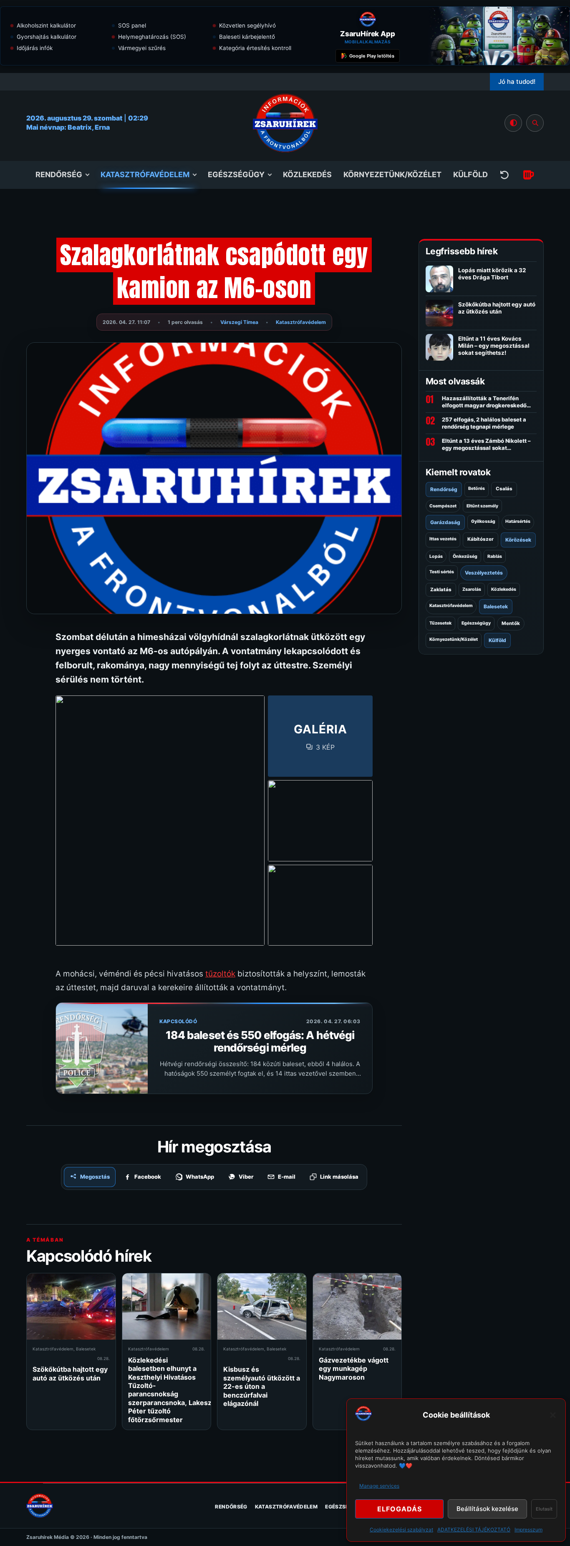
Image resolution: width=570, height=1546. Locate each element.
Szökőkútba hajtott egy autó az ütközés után (70, 1373)
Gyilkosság (483, 521)
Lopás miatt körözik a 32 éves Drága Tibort (492, 274)
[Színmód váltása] (513, 123)
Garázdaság (445, 522)
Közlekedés (307, 174)
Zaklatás (440, 589)
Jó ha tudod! (516, 81)
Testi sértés (441, 572)
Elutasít (544, 1509)
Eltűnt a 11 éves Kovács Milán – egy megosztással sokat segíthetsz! (494, 345)
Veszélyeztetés (484, 573)
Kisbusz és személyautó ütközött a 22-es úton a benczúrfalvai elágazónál (261, 1386)
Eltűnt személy (482, 506)
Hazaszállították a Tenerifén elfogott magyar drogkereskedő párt (484, 402)
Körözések (518, 540)
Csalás (504, 489)
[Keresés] (535, 123)
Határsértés (517, 521)
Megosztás (95, 1176)
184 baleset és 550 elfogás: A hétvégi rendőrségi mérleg (260, 1041)
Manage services (379, 1486)
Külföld (470, 174)
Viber (246, 1176)
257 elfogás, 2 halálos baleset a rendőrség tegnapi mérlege (484, 423)
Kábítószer (480, 539)
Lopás (436, 556)
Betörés (476, 488)
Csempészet (443, 506)
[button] (553, 1415)
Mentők (511, 623)
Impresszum (528, 1529)
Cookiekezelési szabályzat (401, 1529)
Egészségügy (236, 174)
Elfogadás (399, 1509)
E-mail (286, 1176)
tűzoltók (220, 974)
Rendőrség (58, 174)
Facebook (147, 1176)
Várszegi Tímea (239, 322)
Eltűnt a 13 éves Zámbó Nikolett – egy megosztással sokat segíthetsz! (486, 444)
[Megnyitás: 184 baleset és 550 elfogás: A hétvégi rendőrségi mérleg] (102, 1048)
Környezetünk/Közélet (392, 174)
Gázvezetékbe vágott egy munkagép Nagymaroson (353, 1368)
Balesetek (86, 1348)
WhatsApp (200, 1176)
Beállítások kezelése (487, 1509)
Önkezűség (465, 556)
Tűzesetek (440, 623)
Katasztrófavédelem (145, 174)
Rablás (494, 556)
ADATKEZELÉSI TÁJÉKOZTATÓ (473, 1529)
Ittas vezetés (443, 539)
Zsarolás (471, 589)
